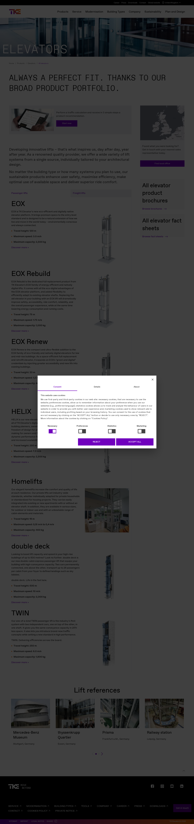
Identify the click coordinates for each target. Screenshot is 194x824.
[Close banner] (152, 379)
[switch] (82, 431)
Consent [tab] (57, 387)
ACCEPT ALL (134, 442)
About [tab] (137, 387)
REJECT (96, 442)
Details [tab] (97, 387)
